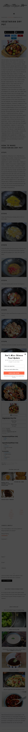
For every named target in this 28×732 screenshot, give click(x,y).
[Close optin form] (25, 354)
